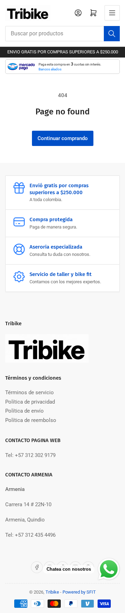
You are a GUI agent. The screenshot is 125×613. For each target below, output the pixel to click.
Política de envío (24, 411)
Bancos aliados (50, 69)
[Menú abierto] (112, 12)
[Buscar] (111, 33)
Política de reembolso (30, 420)
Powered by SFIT (79, 592)
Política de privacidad (30, 402)
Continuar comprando (63, 138)
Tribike (52, 592)
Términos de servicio (29, 392)
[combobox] (62, 33)
